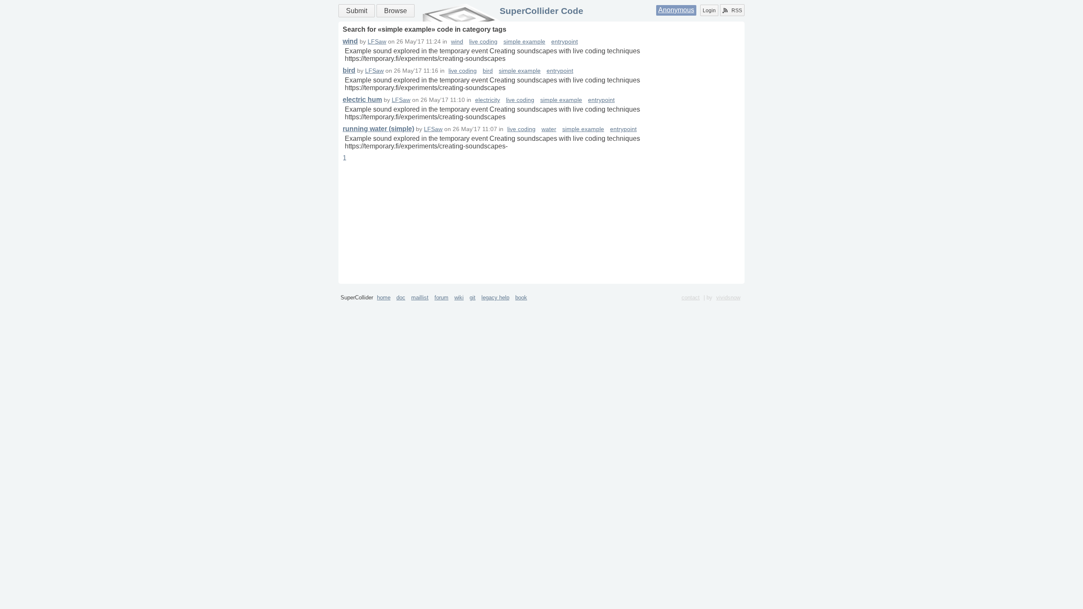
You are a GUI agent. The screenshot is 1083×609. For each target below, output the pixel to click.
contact (691, 297)
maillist (420, 297)
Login (709, 11)
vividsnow (728, 297)
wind (350, 41)
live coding (483, 41)
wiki (459, 297)
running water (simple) (378, 128)
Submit (356, 10)
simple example (524, 41)
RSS (736, 11)
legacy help (495, 297)
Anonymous (676, 10)
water (549, 129)
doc (400, 297)
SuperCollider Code (541, 11)
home (383, 297)
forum (441, 297)
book (521, 297)
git (473, 297)
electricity (487, 100)
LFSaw (377, 41)
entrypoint (564, 41)
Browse (395, 10)
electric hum (362, 99)
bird (349, 70)
